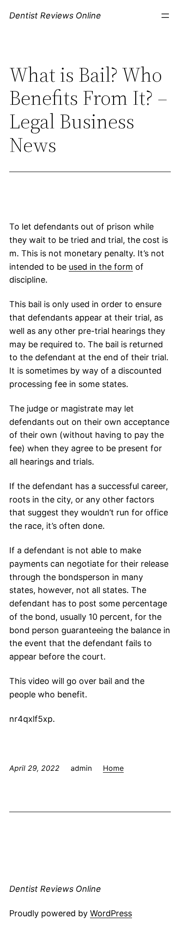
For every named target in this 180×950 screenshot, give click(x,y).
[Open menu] (165, 15)
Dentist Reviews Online (55, 15)
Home (113, 768)
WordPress (111, 913)
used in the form (101, 267)
